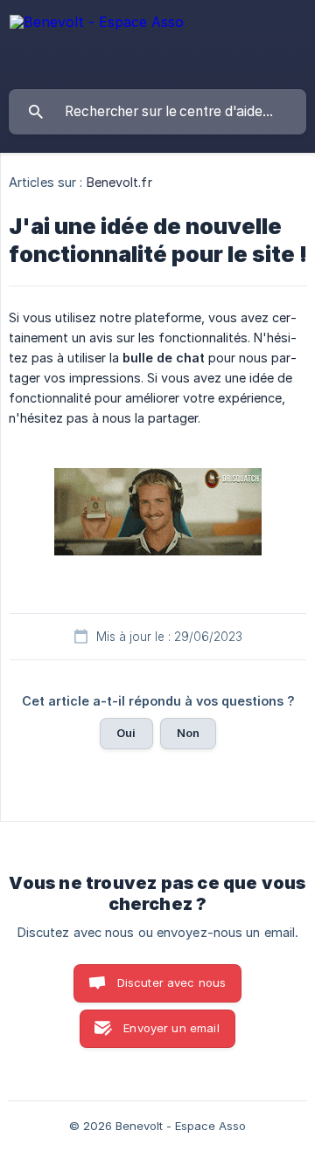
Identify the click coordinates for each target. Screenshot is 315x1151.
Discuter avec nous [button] (172, 982)
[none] (97, 27)
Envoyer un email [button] (171, 1028)
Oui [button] (126, 733)
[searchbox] (157, 111)
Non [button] (188, 733)
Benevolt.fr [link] (119, 182)
